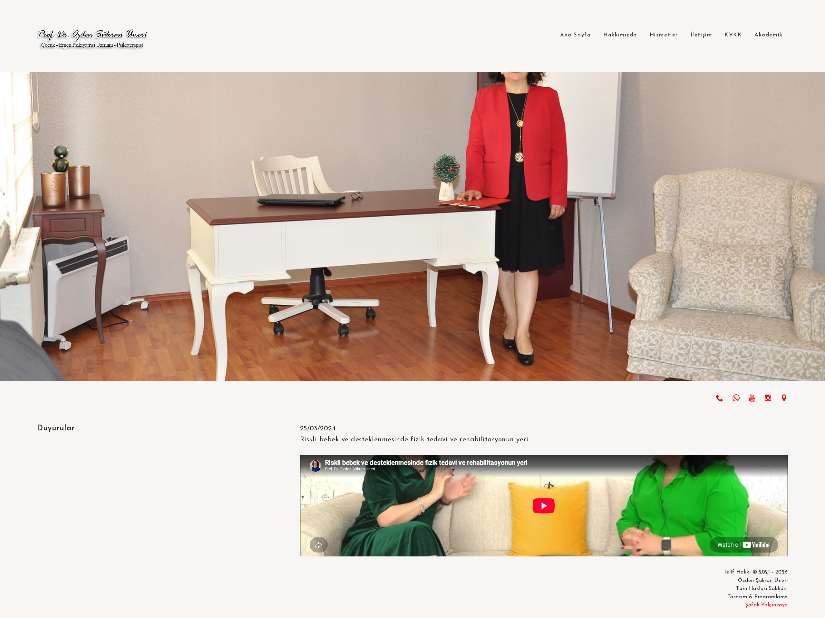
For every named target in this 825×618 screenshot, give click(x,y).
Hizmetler (664, 35)
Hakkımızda (620, 35)
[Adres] (784, 399)
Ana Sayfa (575, 35)
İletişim (701, 35)
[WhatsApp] (736, 399)
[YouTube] (752, 399)
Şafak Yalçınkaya (766, 605)
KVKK (733, 35)
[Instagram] (768, 399)
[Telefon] (719, 399)
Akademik (768, 35)
